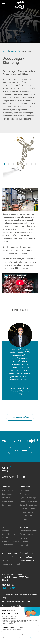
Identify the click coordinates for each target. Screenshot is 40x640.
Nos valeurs (6, 498)
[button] (4, 164)
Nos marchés (7, 505)
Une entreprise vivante (28, 531)
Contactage (24, 494)
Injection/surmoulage (28, 498)
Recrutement (25, 542)
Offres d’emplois (27, 561)
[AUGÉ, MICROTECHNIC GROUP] (6, 471)
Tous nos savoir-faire (20, 417)
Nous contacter (20, 451)
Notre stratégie (7, 501)
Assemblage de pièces (28, 501)
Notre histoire (7, 494)
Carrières (24, 527)
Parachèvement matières (26, 517)
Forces (4, 527)
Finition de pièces (26, 512)
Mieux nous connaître (10, 491)
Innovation (6, 531)
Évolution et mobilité (27, 534)
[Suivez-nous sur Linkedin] (18, 476)
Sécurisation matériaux (10, 541)
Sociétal (5, 560)
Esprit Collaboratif (8, 545)
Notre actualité (26, 553)
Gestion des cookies (22, 601)
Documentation (26, 557)
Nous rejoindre (25, 545)
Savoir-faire (15, 51)
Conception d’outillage (28, 505)
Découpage (24, 491)
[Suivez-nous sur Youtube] (24, 476)
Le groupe (6, 487)
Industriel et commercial (11, 564)
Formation (24, 538)
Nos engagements (9, 553)
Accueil (6, 51)
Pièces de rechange (27, 509)
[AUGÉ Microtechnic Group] (20, 5)
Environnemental (8, 557)
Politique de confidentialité (12, 606)
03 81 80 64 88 (8, 585)
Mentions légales (8, 601)
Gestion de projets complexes (8, 536)
